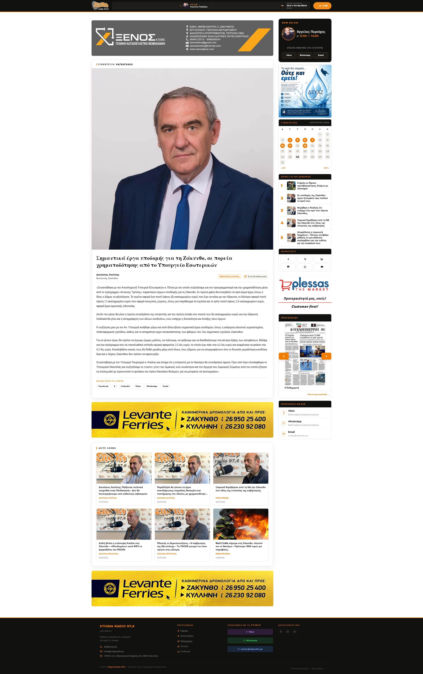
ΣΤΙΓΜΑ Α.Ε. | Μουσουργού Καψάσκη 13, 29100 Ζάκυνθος (131, 656)
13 (305, 145)
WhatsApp (152, 386)
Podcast (185, 651)
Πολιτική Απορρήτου (300, 668)
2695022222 (110, 647)
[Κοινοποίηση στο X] (305, 259)
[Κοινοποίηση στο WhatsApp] (305, 266)
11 (290, 145)
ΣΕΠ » (326, 168)
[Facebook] (281, 632)
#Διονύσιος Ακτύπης (229, 276)
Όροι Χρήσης (317, 668)
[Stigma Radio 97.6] (100, 5)
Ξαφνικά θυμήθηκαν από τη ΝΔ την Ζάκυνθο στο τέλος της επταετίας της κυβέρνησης (313, 223)
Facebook (103, 386)
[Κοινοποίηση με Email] (322, 266)
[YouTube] (287, 632)
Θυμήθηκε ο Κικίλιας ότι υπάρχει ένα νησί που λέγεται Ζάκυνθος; (312, 210)
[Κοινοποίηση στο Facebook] (288, 259)
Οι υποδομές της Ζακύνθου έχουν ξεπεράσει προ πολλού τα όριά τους (312, 198)
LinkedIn (125, 386)
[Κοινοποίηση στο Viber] (288, 266)
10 (282, 145)
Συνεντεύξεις (186, 636)
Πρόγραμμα (186, 641)
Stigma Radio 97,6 (117, 667)
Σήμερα (184, 630)
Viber (138, 386)
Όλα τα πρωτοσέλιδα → (318, 394)
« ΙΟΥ (283, 168)
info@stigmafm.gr (114, 651)
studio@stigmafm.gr (252, 649)
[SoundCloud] (294, 632)
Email (165, 386)
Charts (184, 646)
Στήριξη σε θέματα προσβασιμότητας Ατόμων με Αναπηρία (312, 186)
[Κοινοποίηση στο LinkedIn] (322, 259)
